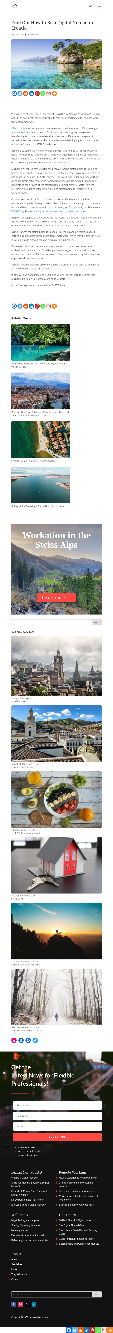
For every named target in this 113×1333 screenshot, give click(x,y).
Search (97, 622)
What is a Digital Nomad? (24, 1177)
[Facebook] (14, 93)
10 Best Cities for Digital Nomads (76, 1220)
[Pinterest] (37, 93)
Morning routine (19, 1230)
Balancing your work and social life (29, 1240)
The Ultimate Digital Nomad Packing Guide (78, 1232)
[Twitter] (20, 93)
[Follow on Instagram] (20, 1304)
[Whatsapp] (42, 93)
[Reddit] (25, 93)
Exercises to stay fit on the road (27, 1235)
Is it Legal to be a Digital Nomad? (28, 1204)
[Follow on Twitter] (27, 1304)
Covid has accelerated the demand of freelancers (78, 1198)
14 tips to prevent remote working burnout (76, 1184)
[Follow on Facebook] (13, 1304)
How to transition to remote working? (78, 1177)
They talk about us (20, 1274)
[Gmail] (48, 93)
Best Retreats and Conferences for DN (79, 1244)
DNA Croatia (18, 128)
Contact (15, 1279)
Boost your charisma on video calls (77, 1191)
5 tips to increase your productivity (76, 1204)
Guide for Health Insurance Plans (76, 1239)
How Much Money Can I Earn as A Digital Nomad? (29, 1193)
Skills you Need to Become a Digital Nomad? (30, 1184)
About (14, 1259)
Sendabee (16, 1264)
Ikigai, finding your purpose (25, 1220)
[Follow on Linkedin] (34, 1304)
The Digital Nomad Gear (71, 1225)
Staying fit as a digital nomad (26, 1225)
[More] (54, 93)
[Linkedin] (31, 93)
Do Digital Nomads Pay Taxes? (27, 1199)
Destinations (33, 34)
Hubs (14, 1269)
